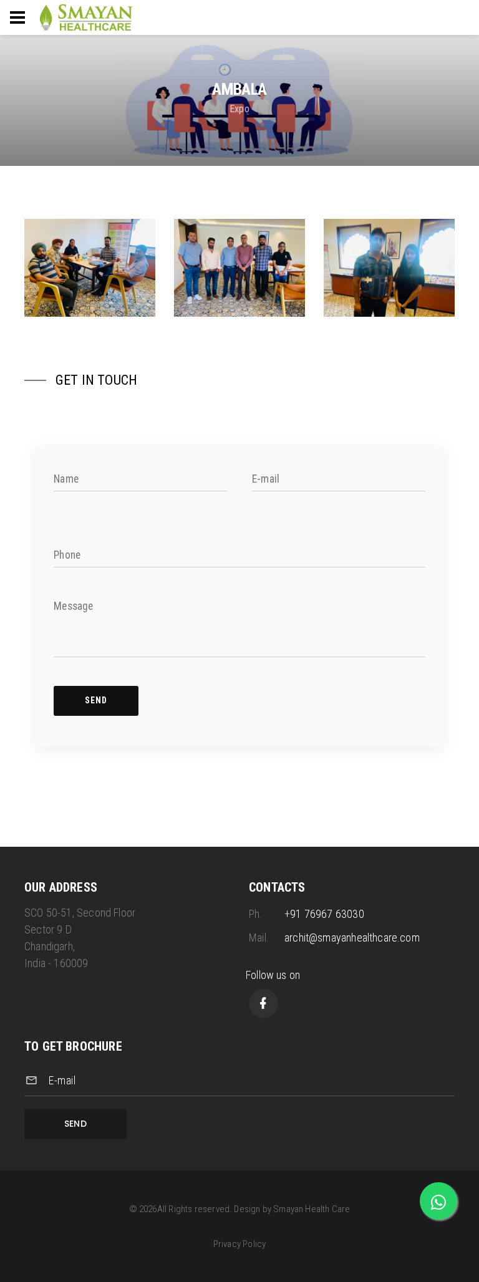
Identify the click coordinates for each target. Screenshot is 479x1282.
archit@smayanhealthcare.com (352, 937)
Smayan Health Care (311, 1209)
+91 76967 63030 (324, 913)
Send (75, 1123)
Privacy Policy (239, 1244)
